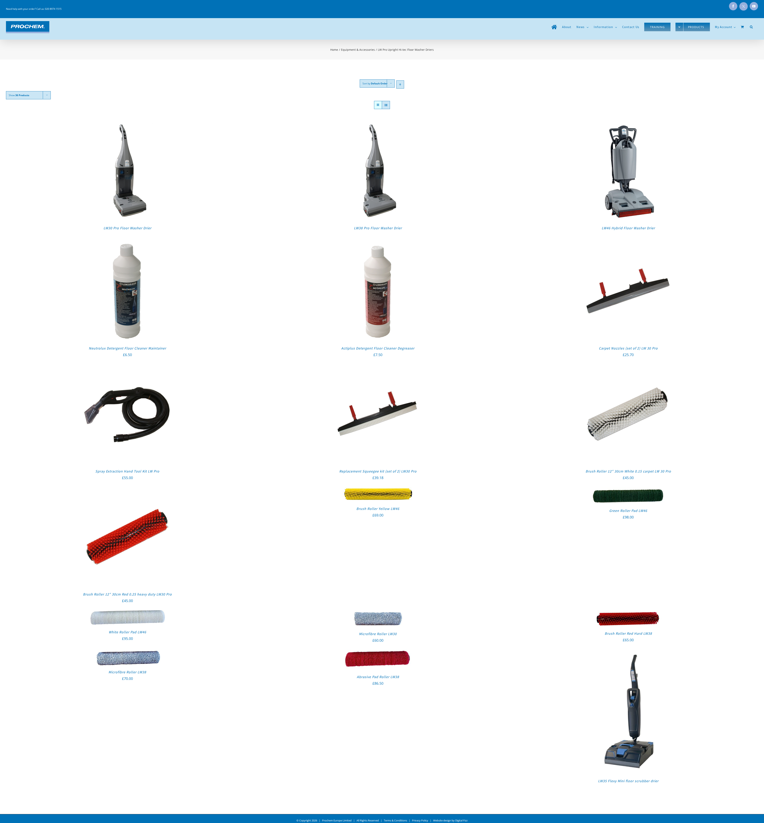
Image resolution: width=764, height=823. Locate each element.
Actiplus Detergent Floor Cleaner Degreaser (377, 348)
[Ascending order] (400, 84)
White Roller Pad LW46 (127, 632)
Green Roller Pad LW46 (628, 510)
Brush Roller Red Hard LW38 (628, 633)
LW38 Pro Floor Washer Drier (378, 228)
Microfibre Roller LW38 (127, 672)
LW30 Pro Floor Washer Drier (127, 228)
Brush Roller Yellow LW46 (377, 508)
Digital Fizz (461, 820)
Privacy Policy (420, 820)
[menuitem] (554, 27)
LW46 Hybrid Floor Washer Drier (628, 228)
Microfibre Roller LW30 (378, 634)
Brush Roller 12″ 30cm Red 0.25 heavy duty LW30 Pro (127, 594)
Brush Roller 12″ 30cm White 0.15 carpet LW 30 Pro (628, 471)
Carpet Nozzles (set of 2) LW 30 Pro (628, 348)
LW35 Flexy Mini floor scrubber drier (628, 781)
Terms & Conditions (395, 820)
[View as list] (386, 105)
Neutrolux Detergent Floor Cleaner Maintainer (127, 348)
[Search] (751, 27)
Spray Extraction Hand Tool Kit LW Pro (127, 471)
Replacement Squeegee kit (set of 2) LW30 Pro (378, 471)
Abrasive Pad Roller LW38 (378, 677)
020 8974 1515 (53, 9)
